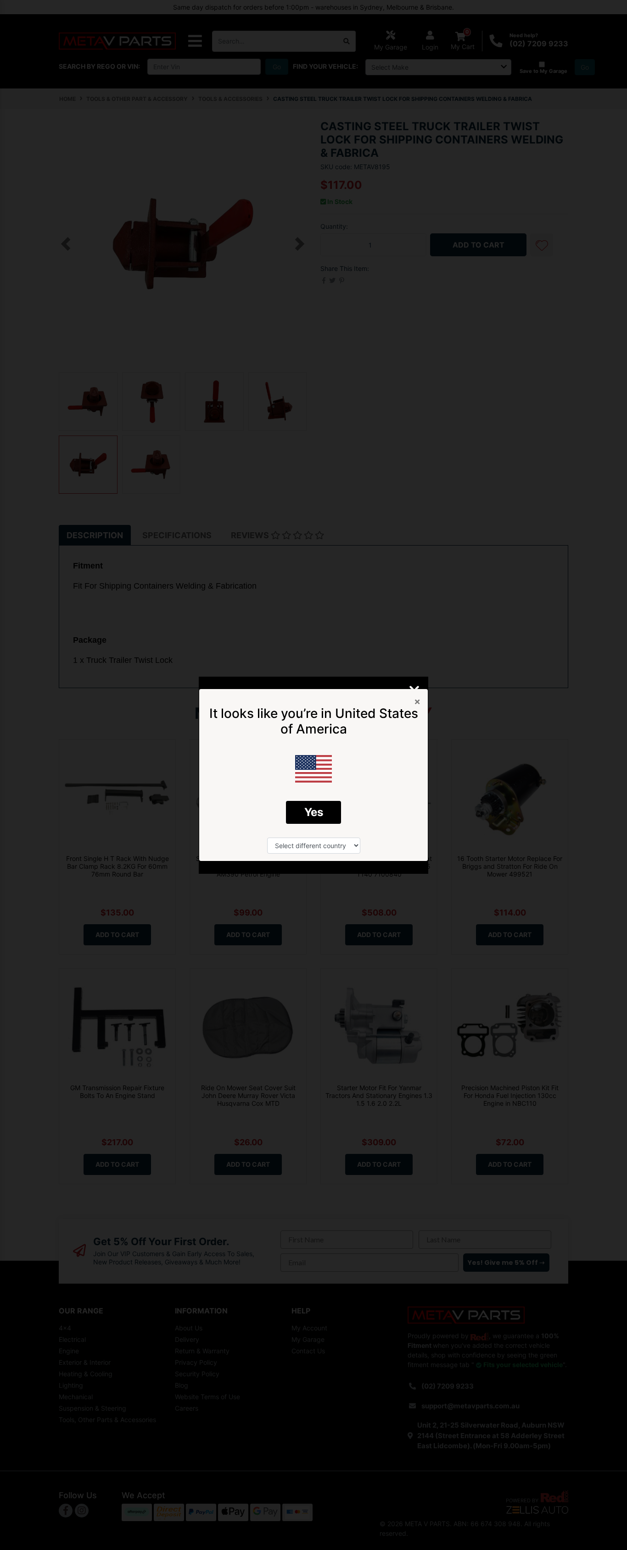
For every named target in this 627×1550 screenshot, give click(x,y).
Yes (313, 812)
